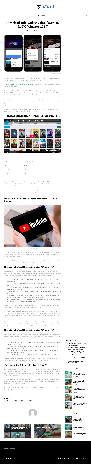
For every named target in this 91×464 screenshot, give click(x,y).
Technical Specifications (20, 400)
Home (38, 15)
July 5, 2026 (75, 407)
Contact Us (84, 458)
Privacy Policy (46, 15)
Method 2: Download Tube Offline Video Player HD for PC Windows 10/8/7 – (78, 358)
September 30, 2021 (35, 30)
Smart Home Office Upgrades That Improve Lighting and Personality (79, 381)
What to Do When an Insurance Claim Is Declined (79, 374)
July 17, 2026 (75, 392)
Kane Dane (28, 30)
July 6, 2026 (75, 400)
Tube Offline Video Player (32, 400)
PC (12, 400)
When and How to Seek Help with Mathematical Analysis (79, 426)
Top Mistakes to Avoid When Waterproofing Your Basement (79, 434)
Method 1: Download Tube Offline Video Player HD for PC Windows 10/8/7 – (78, 353)
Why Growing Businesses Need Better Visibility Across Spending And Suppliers (80, 404)
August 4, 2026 (75, 376)
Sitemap (76, 458)
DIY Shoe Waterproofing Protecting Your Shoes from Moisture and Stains (79, 419)
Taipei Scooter (10, 458)
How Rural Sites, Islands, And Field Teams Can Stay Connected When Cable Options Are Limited (79, 396)
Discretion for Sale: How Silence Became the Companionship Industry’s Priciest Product (79, 388)
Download (7, 400)
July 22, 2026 (75, 384)
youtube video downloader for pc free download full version (19, 84)
